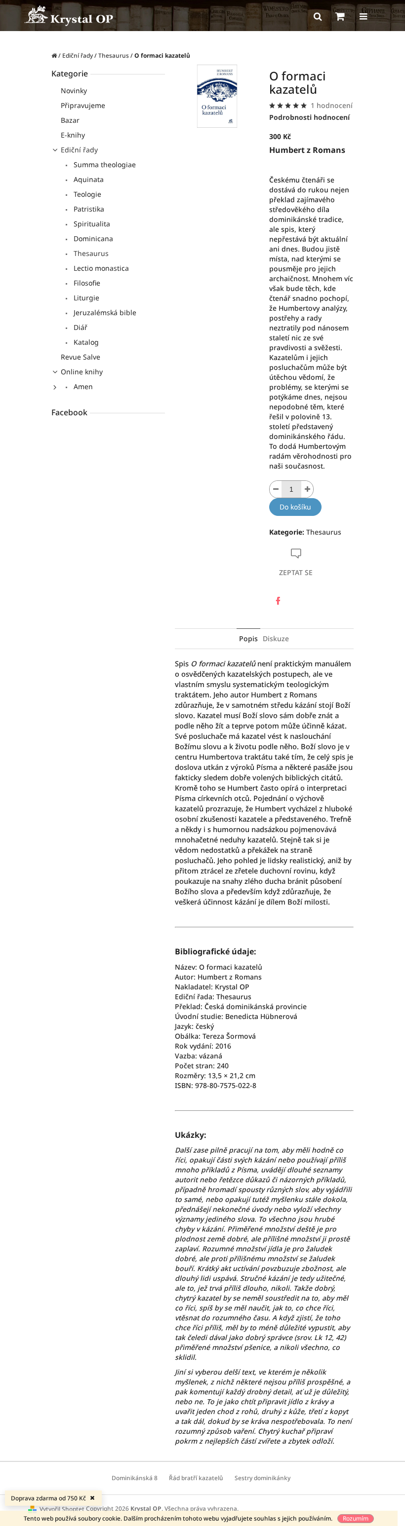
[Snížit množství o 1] (276, 489)
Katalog (85, 342)
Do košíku (295, 506)
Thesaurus (90, 253)
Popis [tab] (248, 638)
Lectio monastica (100, 268)
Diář (79, 327)
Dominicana (92, 238)
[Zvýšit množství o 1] (307, 489)
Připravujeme (83, 105)
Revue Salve (80, 357)
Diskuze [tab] (276, 638)
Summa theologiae (104, 164)
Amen (82, 386)
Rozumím (355, 1518)
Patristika (88, 209)
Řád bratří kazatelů (196, 1478)
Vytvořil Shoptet (62, 1509)
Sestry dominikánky (262, 1478)
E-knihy (73, 135)
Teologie (86, 194)
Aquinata (88, 179)
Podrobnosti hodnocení (309, 117)
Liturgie (85, 297)
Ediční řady (79, 149)
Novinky (74, 90)
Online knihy (82, 371)
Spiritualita (91, 223)
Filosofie (86, 283)
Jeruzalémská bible (104, 312)
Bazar (70, 120)
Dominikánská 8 (135, 1478)
